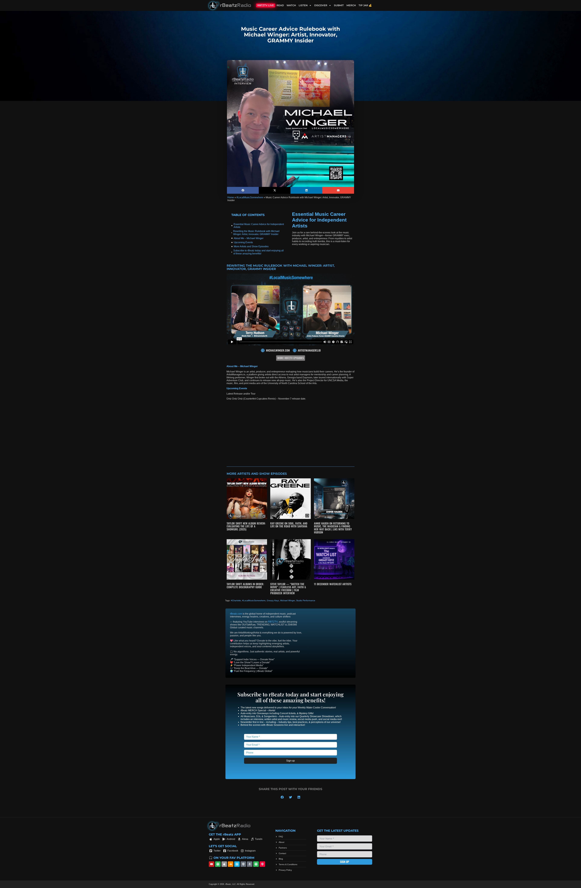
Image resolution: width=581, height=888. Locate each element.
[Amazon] (249, 864)
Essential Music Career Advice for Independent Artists (259, 225)
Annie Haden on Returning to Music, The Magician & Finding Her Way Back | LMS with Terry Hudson (333, 527)
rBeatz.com (236, 613)
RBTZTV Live (265, 5)
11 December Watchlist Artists (332, 584)
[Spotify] (218, 864)
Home (230, 197)
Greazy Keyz (273, 600)
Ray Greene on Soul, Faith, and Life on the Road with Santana (288, 524)
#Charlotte (236, 600)
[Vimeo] (237, 864)
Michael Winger (287, 600)
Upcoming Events (243, 242)
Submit (339, 5)
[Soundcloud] (230, 864)
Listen (303, 5)
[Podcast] (243, 864)
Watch (291, 5)
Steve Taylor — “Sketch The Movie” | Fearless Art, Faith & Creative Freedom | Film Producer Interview (288, 588)
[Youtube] (211, 864)
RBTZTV (273, 621)
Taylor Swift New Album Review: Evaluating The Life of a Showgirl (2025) (246, 526)
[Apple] (224, 864)
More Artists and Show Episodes (251, 246)
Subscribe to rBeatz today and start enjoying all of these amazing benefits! (258, 252)
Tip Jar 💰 (365, 5)
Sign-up (290, 760)
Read (280, 5)
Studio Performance (305, 600)
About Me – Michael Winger (248, 238)
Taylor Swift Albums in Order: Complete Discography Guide (245, 585)
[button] (243, 190)
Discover (320, 5)
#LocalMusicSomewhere (249, 197)
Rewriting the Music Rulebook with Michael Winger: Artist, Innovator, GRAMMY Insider (256, 232)
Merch (351, 5)
